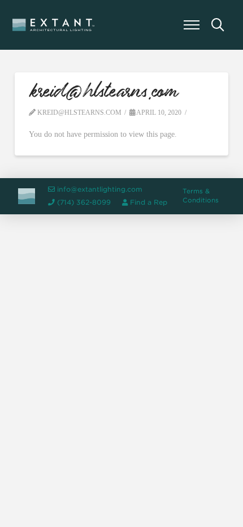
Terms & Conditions (201, 195)
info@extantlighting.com (99, 189)
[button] (191, 24)
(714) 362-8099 (84, 202)
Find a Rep (148, 202)
